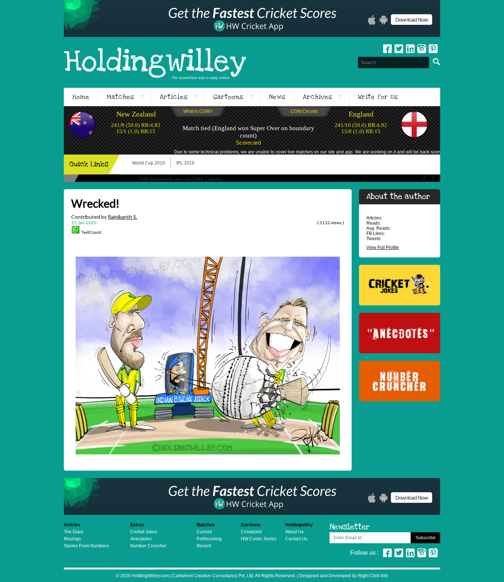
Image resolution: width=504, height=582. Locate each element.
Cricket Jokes (143, 531)
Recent (204, 545)
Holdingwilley (155, 62)
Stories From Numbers (86, 545)
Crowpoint (251, 531)
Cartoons (228, 97)
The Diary (73, 531)
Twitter (398, 48)
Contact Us (296, 538)
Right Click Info (372, 575)
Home (80, 97)
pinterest (433, 48)
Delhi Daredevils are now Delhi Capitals (180, 179)
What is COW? (198, 111)
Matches (120, 97)
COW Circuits (304, 111)
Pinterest (433, 552)
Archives (317, 97)
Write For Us (378, 97)
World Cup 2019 (148, 163)
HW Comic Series (258, 538)
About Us (294, 531)
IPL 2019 (185, 163)
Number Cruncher (148, 545)
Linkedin (410, 48)
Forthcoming (209, 538)
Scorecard (248, 142)
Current (204, 531)
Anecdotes (141, 538)
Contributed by (104, 217)
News (277, 97)
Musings (72, 538)
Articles (174, 97)
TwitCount (91, 232)
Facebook (387, 48)
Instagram (421, 48)
